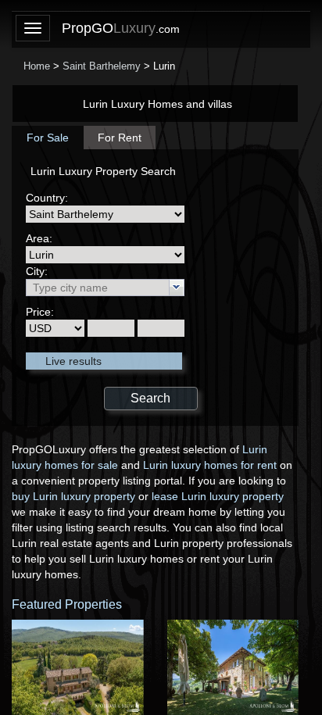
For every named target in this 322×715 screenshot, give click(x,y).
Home (36, 66)
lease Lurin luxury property (218, 496)
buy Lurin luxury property (73, 496)
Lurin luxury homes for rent (210, 465)
